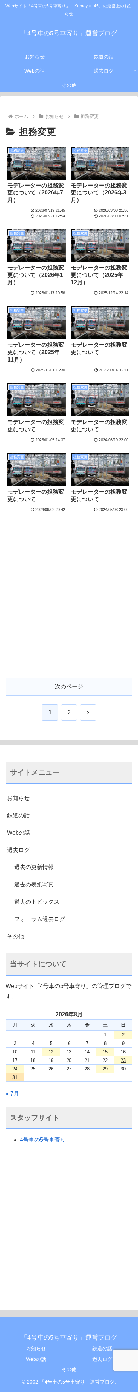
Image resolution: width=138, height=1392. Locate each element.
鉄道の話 (18, 815)
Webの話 (18, 833)
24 (14, 1069)
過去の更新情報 (34, 867)
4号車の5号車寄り (43, 1140)
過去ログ (18, 850)
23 (123, 1060)
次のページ (69, 686)
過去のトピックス (36, 902)
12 (50, 1052)
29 (105, 1069)
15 (105, 1052)
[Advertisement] (69, 600)
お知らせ (18, 798)
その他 (15, 936)
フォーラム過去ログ (39, 919)
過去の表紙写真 (34, 884)
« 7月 (12, 1094)
